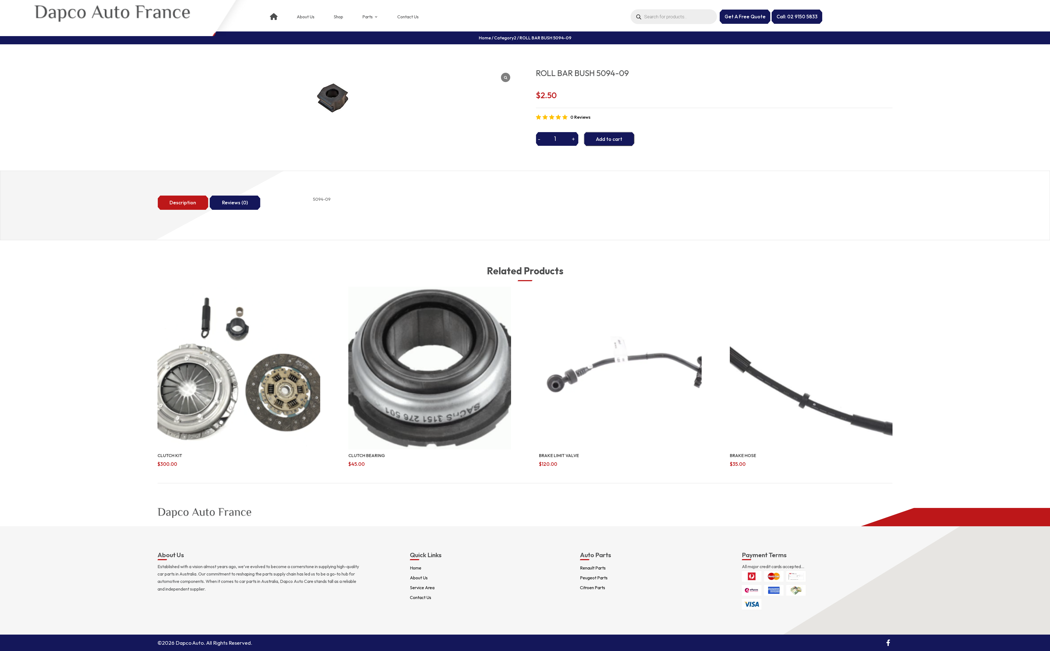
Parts (367, 17)
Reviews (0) (235, 202)
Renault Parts (593, 568)
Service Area (422, 587)
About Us (305, 17)
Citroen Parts (592, 587)
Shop (338, 17)
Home (485, 37)
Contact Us (408, 17)
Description (183, 202)
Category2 (505, 37)
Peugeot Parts (594, 577)
